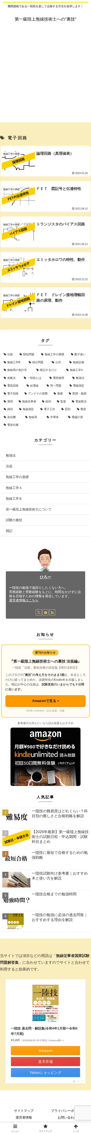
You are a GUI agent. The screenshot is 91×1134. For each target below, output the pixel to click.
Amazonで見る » (45, 701)
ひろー (45, 577)
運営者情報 (24, 1117)
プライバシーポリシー (67, 1111)
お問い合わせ (67, 1117)
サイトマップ (24, 1111)
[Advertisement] (45, 76)
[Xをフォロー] (39, 612)
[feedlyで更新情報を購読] (45, 612)
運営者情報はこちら (23, 600)
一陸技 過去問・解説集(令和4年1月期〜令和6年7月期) (44, 1030)
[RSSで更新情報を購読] (52, 612)
